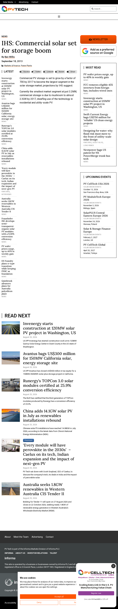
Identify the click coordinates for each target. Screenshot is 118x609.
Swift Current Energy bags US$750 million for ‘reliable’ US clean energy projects (98, 119)
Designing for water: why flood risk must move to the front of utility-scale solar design (98, 135)
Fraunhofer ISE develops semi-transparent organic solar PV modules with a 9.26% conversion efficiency (8, 228)
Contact (34, 2)
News (4, 36)
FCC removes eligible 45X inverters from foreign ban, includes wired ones (98, 87)
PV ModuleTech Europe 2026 (97, 198)
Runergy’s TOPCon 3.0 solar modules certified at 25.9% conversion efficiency (9, 133)
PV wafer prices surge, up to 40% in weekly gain (8, 250)
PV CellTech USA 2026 (96, 183)
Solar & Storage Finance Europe (97, 230)
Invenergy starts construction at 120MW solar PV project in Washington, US (8, 87)
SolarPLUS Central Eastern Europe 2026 (95, 214)
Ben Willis (10, 57)
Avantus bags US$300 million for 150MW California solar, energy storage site (8, 111)
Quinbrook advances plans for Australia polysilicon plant (7, 287)
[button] (25, 71)
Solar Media (8, 2)
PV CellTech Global (94, 244)
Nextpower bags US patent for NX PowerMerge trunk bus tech (96, 154)
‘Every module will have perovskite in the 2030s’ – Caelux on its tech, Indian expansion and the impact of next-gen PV (9, 178)
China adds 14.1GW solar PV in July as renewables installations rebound (8, 155)
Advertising (23, 2)
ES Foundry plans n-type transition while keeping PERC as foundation (9, 267)
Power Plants (26, 66)
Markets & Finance (12, 66)
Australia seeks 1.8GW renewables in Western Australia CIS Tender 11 (9, 205)
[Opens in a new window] (10, 558)
